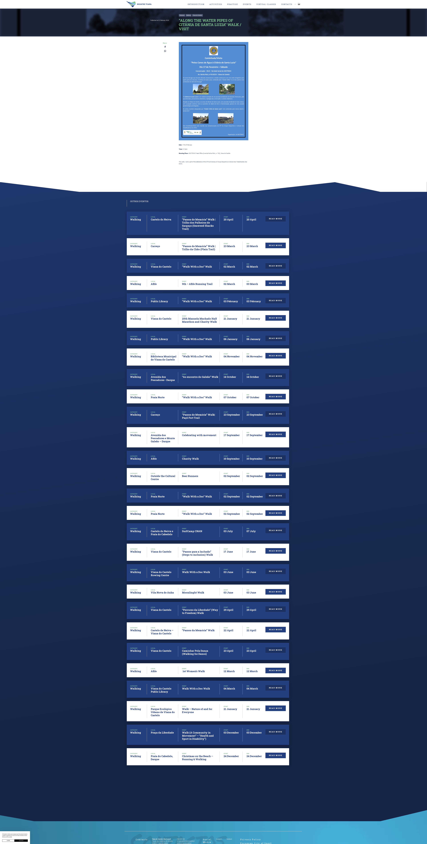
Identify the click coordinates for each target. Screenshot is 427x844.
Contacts (286, 4)
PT (295, 4)
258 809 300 (181, 839)
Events (247, 4)
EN (299, 4)
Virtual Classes (266, 4)
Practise (232, 4)
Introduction (196, 4)
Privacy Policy (250, 839)
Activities (215, 4)
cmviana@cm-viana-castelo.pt (186, 841)
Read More (275, 219)
